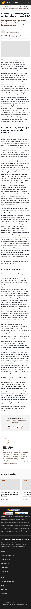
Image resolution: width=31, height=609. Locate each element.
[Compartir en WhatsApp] (16, 35)
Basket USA (4, 589)
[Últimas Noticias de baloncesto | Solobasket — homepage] (9, 3)
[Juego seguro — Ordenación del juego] (13, 510)
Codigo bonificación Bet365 (7, 555)
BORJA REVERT (11, 31)
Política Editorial (5, 563)
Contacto (3, 585)
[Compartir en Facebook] (9, 35)
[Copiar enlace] (20, 35)
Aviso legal (3, 551)
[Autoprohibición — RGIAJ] (23, 510)
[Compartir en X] (13, 35)
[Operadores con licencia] (21, 513)
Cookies (3, 577)
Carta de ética (4, 567)
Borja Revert (8, 448)
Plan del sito (4, 593)
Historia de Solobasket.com (7, 581)
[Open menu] (28, 2)
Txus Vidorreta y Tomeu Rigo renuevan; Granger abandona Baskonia (9, 494)
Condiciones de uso (6, 559)
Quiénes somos (5, 571)
